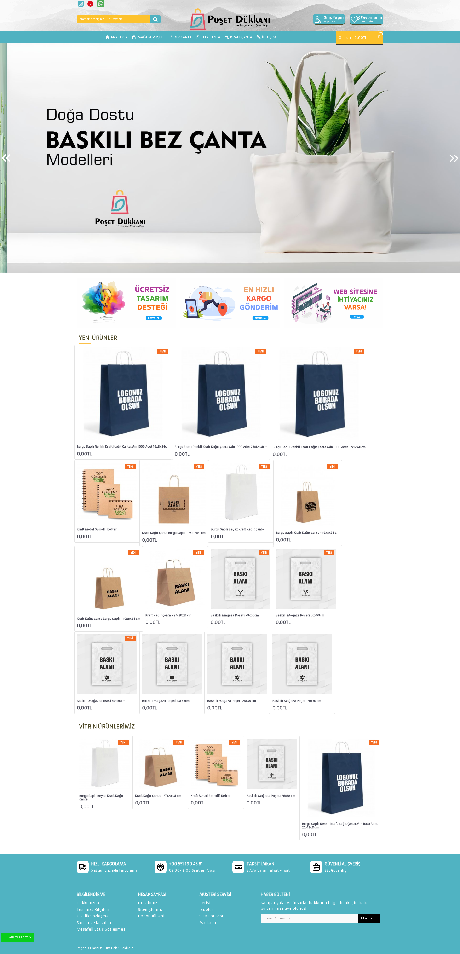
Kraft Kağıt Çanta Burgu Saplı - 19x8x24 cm (108, 618)
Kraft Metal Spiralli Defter (97, 529)
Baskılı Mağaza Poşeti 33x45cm (166, 701)
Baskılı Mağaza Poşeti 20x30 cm (296, 701)
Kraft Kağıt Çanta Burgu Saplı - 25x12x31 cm (174, 533)
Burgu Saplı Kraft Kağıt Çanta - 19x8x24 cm (307, 532)
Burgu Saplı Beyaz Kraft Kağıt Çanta (237, 529)
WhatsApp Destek (20, 937)
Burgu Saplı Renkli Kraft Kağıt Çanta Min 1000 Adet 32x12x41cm (319, 447)
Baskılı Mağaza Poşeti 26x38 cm (231, 701)
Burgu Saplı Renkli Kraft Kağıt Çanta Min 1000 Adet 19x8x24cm (123, 446)
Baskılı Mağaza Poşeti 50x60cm (300, 615)
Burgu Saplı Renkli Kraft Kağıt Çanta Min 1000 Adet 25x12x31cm (221, 447)
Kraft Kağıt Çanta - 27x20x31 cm (168, 615)
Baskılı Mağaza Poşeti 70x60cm (235, 615)
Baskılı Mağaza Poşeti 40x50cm (101, 701)
